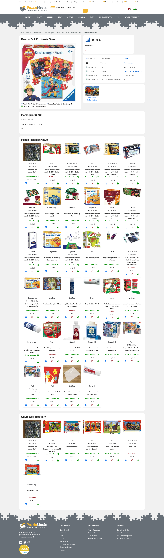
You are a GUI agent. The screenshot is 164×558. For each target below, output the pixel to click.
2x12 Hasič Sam (32, 491)
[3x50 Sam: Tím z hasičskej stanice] (86, 460)
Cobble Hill (92, 342)
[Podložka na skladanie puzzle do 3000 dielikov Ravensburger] (66, 183)
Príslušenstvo (105, 17)
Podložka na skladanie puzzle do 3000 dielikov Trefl (92, 172)
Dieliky (50, 17)
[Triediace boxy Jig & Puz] (46, 317)
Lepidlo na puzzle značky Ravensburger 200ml (32, 350)
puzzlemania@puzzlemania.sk (29, 534)
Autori (70, 17)
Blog (84, 2)
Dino (92, 298)
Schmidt (132, 164)
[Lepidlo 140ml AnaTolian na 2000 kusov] (126, 317)
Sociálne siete (92, 536)
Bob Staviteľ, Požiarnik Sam (92, 99)
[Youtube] (24, 543)
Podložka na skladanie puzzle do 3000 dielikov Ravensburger (72, 172)
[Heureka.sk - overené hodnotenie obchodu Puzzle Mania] (24, 554)
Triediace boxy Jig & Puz (52, 304)
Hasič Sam (132, 447)
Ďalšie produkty (132, 17)
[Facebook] (20, 543)
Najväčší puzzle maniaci (96, 538)
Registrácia (51, 2)
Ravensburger (49, 33)
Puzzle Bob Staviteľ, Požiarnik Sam (69, 33)
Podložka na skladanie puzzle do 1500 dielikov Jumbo (112, 306)
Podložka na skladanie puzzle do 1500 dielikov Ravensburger (112, 172)
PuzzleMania (32, 164)
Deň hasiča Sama (72, 447)
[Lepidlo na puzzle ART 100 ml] (66, 361)
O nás (62, 538)
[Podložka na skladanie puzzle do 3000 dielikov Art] (26, 227)
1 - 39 (126, 58)
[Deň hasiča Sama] (66, 460)
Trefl (92, 164)
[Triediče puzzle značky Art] (66, 227)
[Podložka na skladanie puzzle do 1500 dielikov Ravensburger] (106, 183)
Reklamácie (64, 541)
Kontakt (128, 2)
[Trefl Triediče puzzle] (86, 271)
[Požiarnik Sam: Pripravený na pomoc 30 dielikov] (46, 460)
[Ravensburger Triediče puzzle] (46, 227)
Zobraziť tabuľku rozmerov (133, 71)
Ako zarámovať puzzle (124, 536)
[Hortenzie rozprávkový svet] (26, 405)
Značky (81, 17)
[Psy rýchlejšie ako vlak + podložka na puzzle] (126, 361)
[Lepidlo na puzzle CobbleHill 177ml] (86, 361)
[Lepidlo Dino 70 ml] (86, 317)
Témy (60, 17)
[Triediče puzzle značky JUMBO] (46, 361)
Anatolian (132, 208)
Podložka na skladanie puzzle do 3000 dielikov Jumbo (52, 172)
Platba (119, 2)
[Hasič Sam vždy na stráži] (106, 460)
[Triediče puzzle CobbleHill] (106, 361)
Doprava (107, 2)
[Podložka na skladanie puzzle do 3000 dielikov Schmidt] (126, 183)
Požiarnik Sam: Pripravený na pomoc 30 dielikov (52, 449)
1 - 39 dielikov (36, 33)
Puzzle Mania (24, 33)
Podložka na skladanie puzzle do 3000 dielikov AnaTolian (131, 216)
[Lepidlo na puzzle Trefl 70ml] (46, 405)
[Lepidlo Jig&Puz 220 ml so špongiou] (66, 317)
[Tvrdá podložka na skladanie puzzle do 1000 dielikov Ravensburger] (126, 274)
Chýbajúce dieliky (123, 530)
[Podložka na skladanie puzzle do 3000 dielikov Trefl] (86, 183)
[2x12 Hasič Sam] (26, 504)
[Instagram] (29, 543)
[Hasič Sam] (126, 460)
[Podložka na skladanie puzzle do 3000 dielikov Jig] (26, 271)
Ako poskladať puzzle (124, 538)
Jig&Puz (32, 252)
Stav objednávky (72, 2)
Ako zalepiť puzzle (123, 533)
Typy (92, 17)
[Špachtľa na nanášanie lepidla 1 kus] (66, 405)
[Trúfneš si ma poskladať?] (26, 183)
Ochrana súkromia (66, 547)
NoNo (112, 252)
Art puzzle (32, 208)
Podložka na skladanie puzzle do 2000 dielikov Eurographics (92, 216)
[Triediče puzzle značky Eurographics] (46, 271)
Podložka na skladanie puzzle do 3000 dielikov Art (32, 216)
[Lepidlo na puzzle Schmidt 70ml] (86, 405)
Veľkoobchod (95, 2)
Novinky (28, 17)
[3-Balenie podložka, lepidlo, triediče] (26, 317)
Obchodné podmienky (67, 544)
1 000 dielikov (32, 167)
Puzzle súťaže (92, 533)
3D (119, 17)
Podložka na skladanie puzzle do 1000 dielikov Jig (72, 260)
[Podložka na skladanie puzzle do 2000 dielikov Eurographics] (86, 227)
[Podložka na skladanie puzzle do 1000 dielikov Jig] (66, 271)
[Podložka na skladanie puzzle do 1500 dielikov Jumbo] (106, 318)
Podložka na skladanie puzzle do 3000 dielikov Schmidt (131, 172)
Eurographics (92, 208)
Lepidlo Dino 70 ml (92, 304)
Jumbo (52, 164)
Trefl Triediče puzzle (92, 257)
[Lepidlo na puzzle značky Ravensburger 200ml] (26, 362)
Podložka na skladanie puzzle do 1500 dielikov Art (112, 216)
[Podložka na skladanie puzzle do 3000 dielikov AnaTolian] (126, 227)
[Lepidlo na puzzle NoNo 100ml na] (106, 271)
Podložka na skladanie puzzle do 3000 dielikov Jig (32, 260)
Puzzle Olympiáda (94, 530)
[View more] (52, 154)
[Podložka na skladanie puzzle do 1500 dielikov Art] (106, 227)
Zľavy (39, 17)
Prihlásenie (59, 2)
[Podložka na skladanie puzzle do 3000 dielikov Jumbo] (46, 183)
